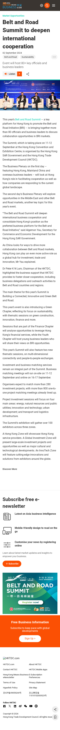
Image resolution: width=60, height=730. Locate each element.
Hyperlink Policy (10, 687)
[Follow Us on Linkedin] (15, 706)
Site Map (33, 687)
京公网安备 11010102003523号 (38, 694)
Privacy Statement (37, 682)
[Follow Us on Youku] (36, 706)
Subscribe (13, 563)
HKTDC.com (8, 664)
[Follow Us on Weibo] (20, 706)
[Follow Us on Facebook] (4, 706)
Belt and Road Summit (28, 119)
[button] (53, 5)
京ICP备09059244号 (12, 693)
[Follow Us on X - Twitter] (9, 706)
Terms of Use (9, 682)
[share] (55, 709)
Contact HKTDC (10, 669)
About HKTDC (35, 664)
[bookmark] (55, 717)
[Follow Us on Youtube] (30, 706)
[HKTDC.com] (30, 660)
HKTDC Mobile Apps (38, 669)
